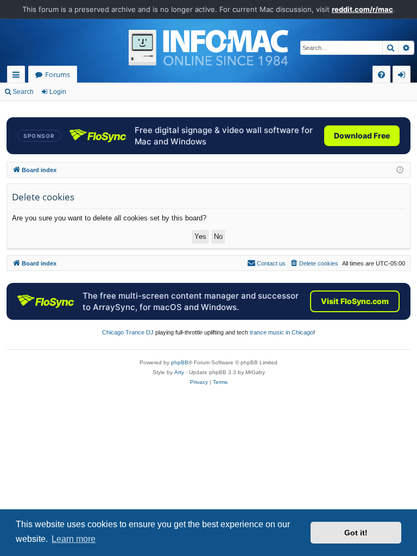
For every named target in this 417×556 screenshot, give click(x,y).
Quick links (18, 76)
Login (57, 92)
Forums (57, 74)
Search (23, 92)
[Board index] (208, 48)
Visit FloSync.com (355, 301)
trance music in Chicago (281, 332)
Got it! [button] (356, 532)
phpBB (179, 362)
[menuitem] (381, 74)
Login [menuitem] (403, 76)
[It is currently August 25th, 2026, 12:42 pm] (399, 170)
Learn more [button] (74, 539)
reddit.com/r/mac (362, 9)
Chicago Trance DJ (128, 332)
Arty (179, 372)
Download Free (362, 135)
